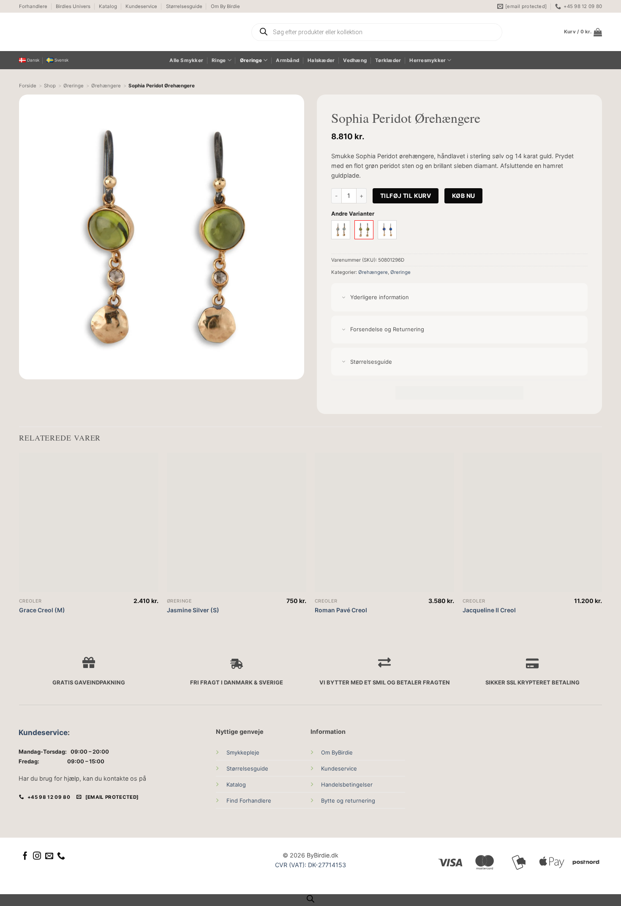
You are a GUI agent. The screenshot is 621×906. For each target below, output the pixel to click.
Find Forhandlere (248, 800)
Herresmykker (427, 60)
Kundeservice (141, 6)
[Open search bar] (310, 899)
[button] (583, 32)
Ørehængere (373, 272)
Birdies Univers (73, 6)
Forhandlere (33, 6)
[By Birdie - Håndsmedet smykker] (98, 32)
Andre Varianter (352, 213)
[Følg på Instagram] (37, 856)
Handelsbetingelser (347, 784)
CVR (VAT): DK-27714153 (310, 864)
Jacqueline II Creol (489, 610)
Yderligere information (379, 297)
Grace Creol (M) (42, 610)
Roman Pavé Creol (341, 610)
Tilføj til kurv (405, 195)
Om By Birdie (225, 6)
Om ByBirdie (337, 752)
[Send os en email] (49, 856)
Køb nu (463, 195)
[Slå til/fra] (344, 297)
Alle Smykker (186, 60)
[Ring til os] (61, 856)
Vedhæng (355, 60)
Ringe (219, 60)
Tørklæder (388, 60)
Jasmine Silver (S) (193, 610)
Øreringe (251, 60)
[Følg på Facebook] (25, 856)
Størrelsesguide (184, 6)
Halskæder (321, 60)
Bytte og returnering (348, 800)
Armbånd (287, 60)
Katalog (108, 6)
